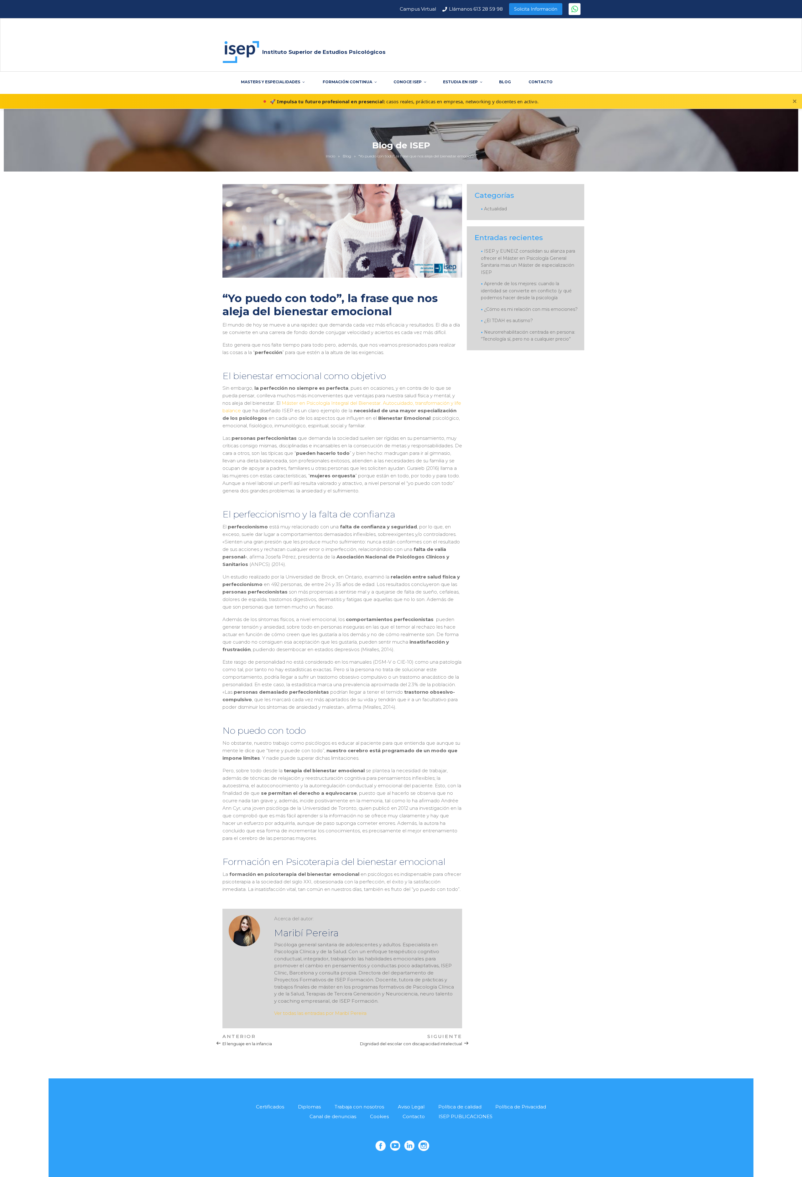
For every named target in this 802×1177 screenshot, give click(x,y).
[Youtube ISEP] (395, 1145)
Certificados (270, 1107)
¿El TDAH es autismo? (508, 320)
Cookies (379, 1116)
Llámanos (476, 9)
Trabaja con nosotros (359, 1107)
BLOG (505, 82)
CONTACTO (541, 82)
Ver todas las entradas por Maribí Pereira (320, 1013)
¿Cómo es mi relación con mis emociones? (531, 309)
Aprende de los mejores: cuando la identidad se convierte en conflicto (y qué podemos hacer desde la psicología (526, 291)
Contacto (414, 1116)
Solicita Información (535, 9)
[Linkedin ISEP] (409, 1145)
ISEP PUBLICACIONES (465, 1116)
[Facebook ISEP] (380, 1145)
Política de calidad (460, 1107)
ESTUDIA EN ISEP (460, 82)
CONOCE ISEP (407, 82)
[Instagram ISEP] (423, 1145)
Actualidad (495, 209)
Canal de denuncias (333, 1116)
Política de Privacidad (520, 1107)
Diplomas (309, 1107)
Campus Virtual (418, 9)
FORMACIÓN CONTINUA (347, 82)
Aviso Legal (411, 1107)
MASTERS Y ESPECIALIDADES (270, 82)
